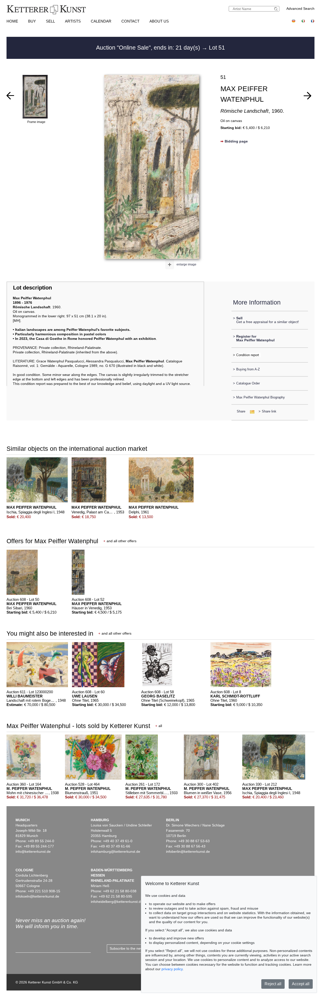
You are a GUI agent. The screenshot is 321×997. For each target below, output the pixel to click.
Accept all (300, 984)
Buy (32, 21)
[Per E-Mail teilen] (250, 411)
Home (12, 21)
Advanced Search (300, 9)
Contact (130, 21)
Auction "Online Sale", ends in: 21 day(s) (149, 47)
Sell (50, 21)
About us (159, 21)
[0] (10, 95)
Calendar (101, 21)
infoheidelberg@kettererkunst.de (117, 902)
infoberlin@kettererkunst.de (188, 851)
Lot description (32, 287)
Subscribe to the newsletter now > (136, 948)
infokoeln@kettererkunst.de (37, 896)
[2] (307, 95)
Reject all (273, 984)
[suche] (276, 9)
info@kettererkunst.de (33, 851)
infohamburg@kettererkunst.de (115, 851)
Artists (73, 21)
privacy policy (172, 969)
